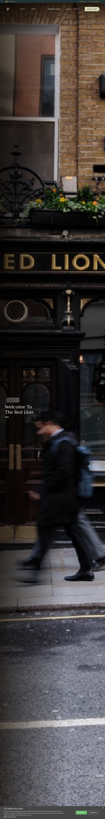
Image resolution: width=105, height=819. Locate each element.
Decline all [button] (94, 812)
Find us (83, 1)
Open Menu (8, 9)
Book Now (92, 9)
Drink (33, 9)
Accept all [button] (81, 812)
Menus (22, 9)
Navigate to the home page (52, 9)
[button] (35, 817)
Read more (29, 815)
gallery (69, 9)
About (76, 9)
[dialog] (52, 812)
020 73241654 (95, 1)
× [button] (103, 808)
